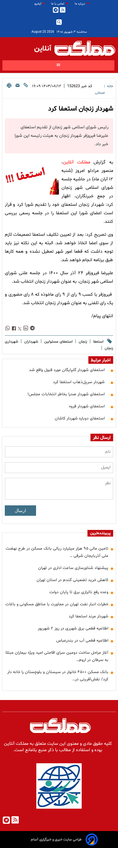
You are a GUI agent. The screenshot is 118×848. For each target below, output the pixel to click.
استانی (100, 93)
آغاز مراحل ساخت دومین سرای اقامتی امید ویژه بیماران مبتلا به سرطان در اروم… (56, 656)
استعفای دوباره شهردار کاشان (80, 418)
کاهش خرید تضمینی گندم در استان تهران (72, 580)
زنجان (82, 341)
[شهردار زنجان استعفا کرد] (32, 176)
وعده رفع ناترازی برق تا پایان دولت (78, 592)
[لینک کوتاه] (26, 89)
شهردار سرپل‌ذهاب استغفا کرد (79, 382)
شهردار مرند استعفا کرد (88, 616)
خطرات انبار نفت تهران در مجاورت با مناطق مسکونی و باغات (56, 604)
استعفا (97, 341)
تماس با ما (58, 4)
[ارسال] (17, 89)
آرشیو (37, 4)
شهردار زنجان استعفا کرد (80, 108)
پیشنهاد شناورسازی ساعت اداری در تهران (73, 568)
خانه (110, 86)
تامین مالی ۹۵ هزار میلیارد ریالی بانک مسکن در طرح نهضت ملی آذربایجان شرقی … (57, 552)
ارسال (20, 510)
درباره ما (80, 4)
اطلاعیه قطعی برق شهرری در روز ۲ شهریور (73, 628)
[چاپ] (9, 89)
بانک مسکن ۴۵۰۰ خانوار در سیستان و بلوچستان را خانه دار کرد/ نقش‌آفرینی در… (57, 675)
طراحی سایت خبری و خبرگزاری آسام (56, 839)
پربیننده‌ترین (100, 533)
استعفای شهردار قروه (87, 406)
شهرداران (30, 341)
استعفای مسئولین (58, 341)
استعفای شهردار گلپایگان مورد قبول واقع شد (67, 370)
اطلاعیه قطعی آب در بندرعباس (82, 640)
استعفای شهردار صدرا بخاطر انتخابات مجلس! (66, 394)
